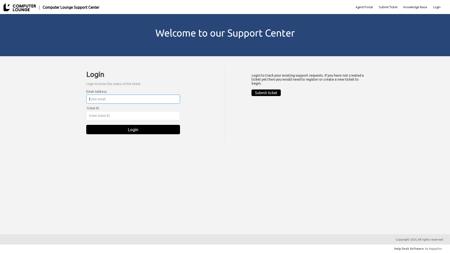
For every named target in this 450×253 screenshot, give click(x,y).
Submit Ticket (388, 7)
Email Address (96, 91)
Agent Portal (364, 7)
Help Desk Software (409, 249)
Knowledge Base (415, 7)
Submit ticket (266, 93)
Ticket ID (92, 108)
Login (437, 7)
